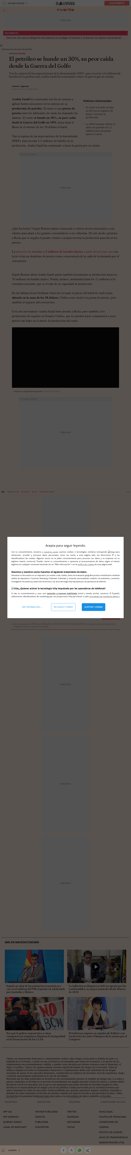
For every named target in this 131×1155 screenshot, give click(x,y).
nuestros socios (51, 551)
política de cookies (86, 564)
